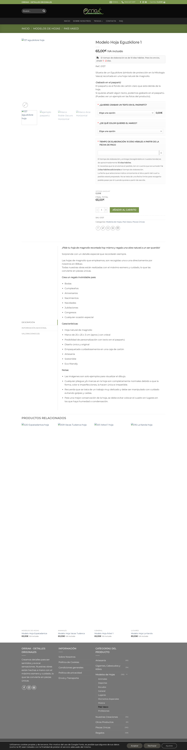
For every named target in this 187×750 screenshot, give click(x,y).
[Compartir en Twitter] (103, 228)
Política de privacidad (70, 672)
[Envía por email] (108, 228)
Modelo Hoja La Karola (142, 633)
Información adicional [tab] (34, 328)
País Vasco (71, 28)
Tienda (97, 21)
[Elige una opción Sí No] (126, 112)
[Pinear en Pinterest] (113, 228)
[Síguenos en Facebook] (140, 2)
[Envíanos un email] (146, 2)
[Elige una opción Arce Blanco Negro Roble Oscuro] (130, 131)
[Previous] (26, 73)
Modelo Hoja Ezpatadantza (34, 633)
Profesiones (103, 711)
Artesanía (101, 660)
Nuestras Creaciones (107, 717)
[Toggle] (126, 674)
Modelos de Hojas (46, 28)
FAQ (121, 21)
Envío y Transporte (69, 678)
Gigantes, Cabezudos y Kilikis (108, 667)
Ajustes (169, 746)
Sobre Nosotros (82, 21)
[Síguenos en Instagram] (143, 2)
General (101, 691)
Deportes (102, 683)
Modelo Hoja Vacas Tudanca (71, 633)
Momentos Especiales (108, 699)
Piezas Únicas (139, 222)
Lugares (102, 695)
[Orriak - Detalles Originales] (93, 11)
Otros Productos (104, 722)
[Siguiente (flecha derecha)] (182, 375)
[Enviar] (43, 11)
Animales (102, 679)
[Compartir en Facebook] (98, 228)
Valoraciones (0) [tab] (31, 334)
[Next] (86, 73)
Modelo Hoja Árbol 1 (103, 633)
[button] (157, 2)
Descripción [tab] (28, 322)
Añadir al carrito (124, 210)
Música (101, 703)
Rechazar (152, 746)
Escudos (102, 687)
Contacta (111, 21)
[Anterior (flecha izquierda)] (5, 375)
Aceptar (134, 746)
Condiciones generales (71, 667)
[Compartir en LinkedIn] (118, 228)
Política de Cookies (69, 662)
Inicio (67, 21)
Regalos (100, 733)
